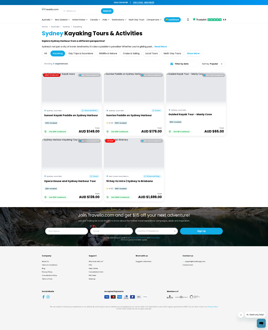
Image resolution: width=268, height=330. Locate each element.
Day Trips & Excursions (81, 53)
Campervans (153, 19)
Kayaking (77, 26)
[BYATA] (170, 297)
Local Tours (151, 53)
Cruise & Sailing (131, 53)
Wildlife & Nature (108, 53)
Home (45, 26)
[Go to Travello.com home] (50, 11)
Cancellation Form (96, 272)
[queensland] (195, 297)
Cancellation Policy (49, 275)
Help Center (93, 268)
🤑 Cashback (172, 19)
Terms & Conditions (49, 265)
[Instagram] (48, 297)
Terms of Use (47, 279)
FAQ (90, 265)
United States (78, 19)
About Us (45, 261)
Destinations (118, 19)
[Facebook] (43, 297)
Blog (43, 268)
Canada (94, 19)
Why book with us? (96, 261)
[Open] (175, 231)
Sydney (66, 26)
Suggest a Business (143, 261)
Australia (46, 19)
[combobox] (154, 230)
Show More (193, 53)
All (45, 53)
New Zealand (61, 19)
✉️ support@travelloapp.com (194, 261)
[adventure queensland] (181, 297)
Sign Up (201, 231)
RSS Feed (92, 275)
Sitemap (92, 279)
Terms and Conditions (138, 238)
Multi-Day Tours (136, 19)
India (105, 19)
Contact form (188, 265)
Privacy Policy (155, 238)
